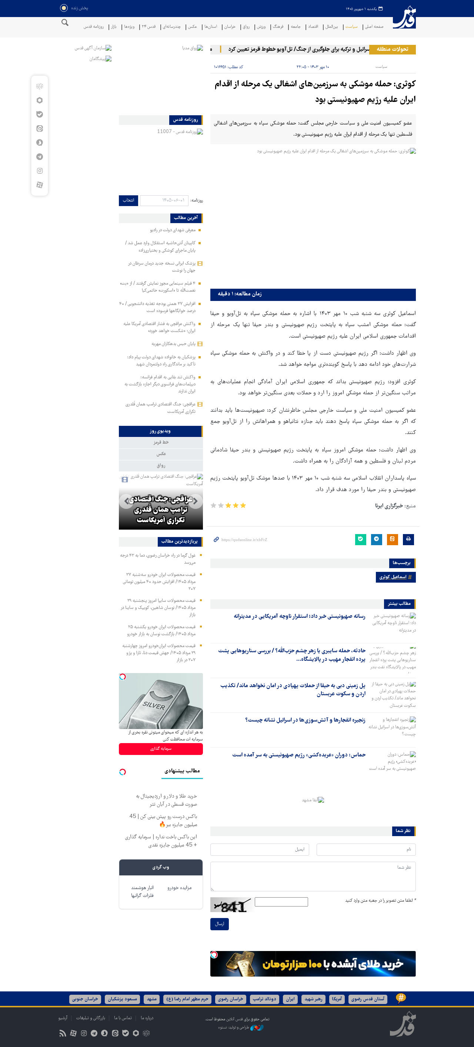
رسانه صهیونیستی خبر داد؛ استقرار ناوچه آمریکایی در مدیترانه (299, 617)
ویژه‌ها (129, 27)
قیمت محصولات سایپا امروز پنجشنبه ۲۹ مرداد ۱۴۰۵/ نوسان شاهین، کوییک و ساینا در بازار (158, 608)
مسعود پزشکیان (122, 999)
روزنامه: (196, 201)
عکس (192, 27)
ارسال (219, 924)
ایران (290, 999)
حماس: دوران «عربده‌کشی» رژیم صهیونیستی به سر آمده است (298, 755)
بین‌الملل (332, 27)
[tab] (161, 431)
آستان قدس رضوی (367, 999)
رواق (246, 27)
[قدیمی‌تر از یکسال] (392, 626)
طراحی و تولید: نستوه (234, 1027)
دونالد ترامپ (264, 999)
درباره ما (147, 1018)
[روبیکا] (39, 86)
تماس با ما (123, 1018)
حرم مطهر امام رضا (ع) (187, 999)
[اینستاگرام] (39, 171)
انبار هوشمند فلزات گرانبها (142, 892)
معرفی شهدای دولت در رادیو (173, 230)
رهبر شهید (313, 999)
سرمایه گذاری (160, 749)
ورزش (261, 27)
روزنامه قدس (94, 27)
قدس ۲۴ (149, 27)
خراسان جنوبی (85, 999)
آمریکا (337, 999)
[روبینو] (39, 100)
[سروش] (39, 142)
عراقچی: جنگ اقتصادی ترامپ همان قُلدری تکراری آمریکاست (161, 510)
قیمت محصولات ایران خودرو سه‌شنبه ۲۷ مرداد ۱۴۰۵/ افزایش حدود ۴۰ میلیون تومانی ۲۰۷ (159, 582)
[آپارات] (39, 185)
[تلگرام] (39, 156)
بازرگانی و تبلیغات (90, 1018)
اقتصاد (313, 27)
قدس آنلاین (404, 22)
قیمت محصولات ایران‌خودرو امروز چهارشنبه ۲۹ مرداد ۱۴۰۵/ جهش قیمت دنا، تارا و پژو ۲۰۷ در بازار (159, 653)
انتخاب (128, 201)
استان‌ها (210, 27)
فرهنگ (278, 27)
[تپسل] (214, 954)
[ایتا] (39, 128)
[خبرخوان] (62, 1034)
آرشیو (62, 1018)
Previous (195, 501)
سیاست (352, 27)
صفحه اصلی (374, 27)
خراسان (230, 27)
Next (126, 501)
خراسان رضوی (230, 999)
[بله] (39, 114)
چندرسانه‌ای (172, 27)
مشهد (152, 999)
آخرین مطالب (186, 218)
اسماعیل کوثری (393, 577)
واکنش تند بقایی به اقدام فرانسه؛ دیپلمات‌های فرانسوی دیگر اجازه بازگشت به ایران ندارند (160, 384)
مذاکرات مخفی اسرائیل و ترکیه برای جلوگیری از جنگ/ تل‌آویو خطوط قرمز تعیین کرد (325, 50)
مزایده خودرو (179, 888)
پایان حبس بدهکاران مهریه (173, 344)
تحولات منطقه (392, 50)
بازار (114, 27)
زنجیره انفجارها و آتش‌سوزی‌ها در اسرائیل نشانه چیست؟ (305, 720)
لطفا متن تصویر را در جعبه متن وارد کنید (380, 901)
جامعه (296, 27)
